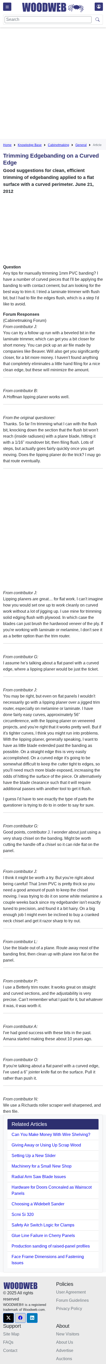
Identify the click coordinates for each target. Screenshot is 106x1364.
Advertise (64, 1350)
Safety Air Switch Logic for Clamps (43, 1225)
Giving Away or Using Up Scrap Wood (46, 1145)
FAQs (8, 1342)
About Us (64, 1342)
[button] (8, 1318)
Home (7, 145)
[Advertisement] (53, 84)
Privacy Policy (69, 1308)
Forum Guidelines (72, 1300)
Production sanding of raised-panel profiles (51, 1246)
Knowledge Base (30, 145)
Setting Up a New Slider (34, 1155)
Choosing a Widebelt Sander (38, 1204)
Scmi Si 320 (23, 1214)
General (81, 145)
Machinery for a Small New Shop (42, 1166)
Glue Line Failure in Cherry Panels (43, 1235)
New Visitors (67, 1334)
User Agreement (71, 1292)
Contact (10, 1350)
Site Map (11, 1334)
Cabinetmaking (58, 145)
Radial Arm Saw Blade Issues (39, 1177)
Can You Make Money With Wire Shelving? (51, 1134)
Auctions (64, 1359)
